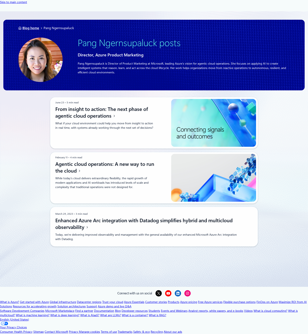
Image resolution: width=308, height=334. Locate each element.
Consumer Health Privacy (16, 331)
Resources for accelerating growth (35, 306)
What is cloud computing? (270, 310)
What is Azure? (9, 302)
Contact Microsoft (56, 331)
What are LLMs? (110, 315)
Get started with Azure (34, 302)
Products (173, 302)
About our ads (173, 331)
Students (154, 310)
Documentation (104, 310)
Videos (248, 310)
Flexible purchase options (239, 302)
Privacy (74, 331)
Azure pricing (188, 302)
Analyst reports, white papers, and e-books (215, 310)
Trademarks (125, 331)
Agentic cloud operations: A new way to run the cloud (104, 167)
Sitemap (38, 331)
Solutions (6, 306)
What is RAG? (157, 315)
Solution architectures (71, 306)
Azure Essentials (134, 302)
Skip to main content (13, 2)
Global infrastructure (63, 302)
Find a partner (84, 310)
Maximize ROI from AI (293, 302)
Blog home (30, 28)
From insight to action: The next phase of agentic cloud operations (101, 112)
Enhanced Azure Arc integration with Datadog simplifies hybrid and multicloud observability (144, 224)
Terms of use (109, 331)
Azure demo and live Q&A (114, 306)
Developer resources (135, 310)
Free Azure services (210, 302)
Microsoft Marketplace (59, 310)
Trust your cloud (112, 302)
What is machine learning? (32, 315)
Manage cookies (89, 331)
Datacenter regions (89, 302)
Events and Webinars (174, 310)
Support (92, 306)
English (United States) (14, 319)
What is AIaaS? (89, 315)
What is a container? (135, 315)
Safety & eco (141, 331)
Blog (118, 310)
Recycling (157, 331)
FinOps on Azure (267, 302)
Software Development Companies (22, 310)
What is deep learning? (64, 315)
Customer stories (156, 302)
